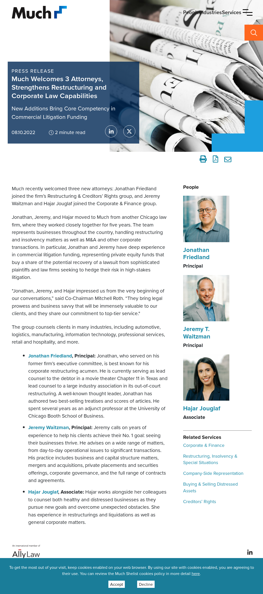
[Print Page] (203, 159)
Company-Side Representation (213, 473)
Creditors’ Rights (199, 501)
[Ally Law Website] (26, 551)
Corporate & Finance (203, 445)
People (191, 12)
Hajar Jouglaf (43, 492)
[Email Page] (229, 159)
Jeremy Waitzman (48, 427)
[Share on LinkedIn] (111, 131)
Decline (146, 584)
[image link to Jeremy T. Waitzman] (206, 297)
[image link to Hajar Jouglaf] (206, 377)
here (196, 573)
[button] (247, 12)
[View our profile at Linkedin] (249, 552)
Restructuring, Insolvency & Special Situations (210, 459)
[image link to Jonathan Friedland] (206, 218)
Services (231, 12)
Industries (210, 12)
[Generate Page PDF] (215, 159)
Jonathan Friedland (50, 356)
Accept (116, 584)
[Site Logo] (39, 11)
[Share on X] (129, 131)
